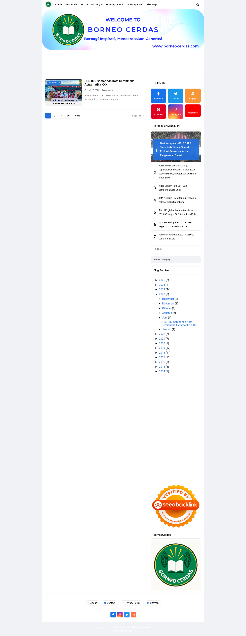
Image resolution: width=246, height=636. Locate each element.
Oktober (167, 308)
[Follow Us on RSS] (133, 614)
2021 (162, 338)
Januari (167, 329)
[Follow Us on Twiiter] (127, 614)
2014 (162, 371)
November (168, 303)
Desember (168, 298)
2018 (162, 352)
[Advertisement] (123, 64)
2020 (162, 343)
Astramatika (54, 83)
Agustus (167, 312)
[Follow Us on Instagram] (120, 614)
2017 (162, 357)
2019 (162, 348)
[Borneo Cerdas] (48, 4)
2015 (162, 366)
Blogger (129, 630)
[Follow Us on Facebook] (113, 614)
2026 (162, 280)
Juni (165, 317)
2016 (162, 362)
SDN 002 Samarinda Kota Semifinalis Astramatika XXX (179, 323)
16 (68, 115)
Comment (108, 90)
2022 (162, 334)
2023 (162, 294)
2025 (162, 284)
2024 (162, 289)
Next (77, 115)
